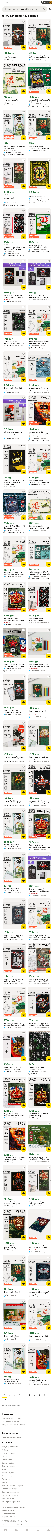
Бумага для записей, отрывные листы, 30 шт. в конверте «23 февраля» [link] (38, 890)
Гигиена (5, 1456)
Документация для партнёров (13, 1425)
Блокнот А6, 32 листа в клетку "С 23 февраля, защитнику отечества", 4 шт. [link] (39, 1381)
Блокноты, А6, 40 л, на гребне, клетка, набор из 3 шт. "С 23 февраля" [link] (14, 342)
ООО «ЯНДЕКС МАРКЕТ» (17, 1521)
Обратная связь (8, 1510)
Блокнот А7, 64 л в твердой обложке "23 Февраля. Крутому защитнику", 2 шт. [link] (14, 1203)
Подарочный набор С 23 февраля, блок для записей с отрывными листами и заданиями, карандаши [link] (14, 389)
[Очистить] (44, 9)
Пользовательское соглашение (13, 1507)
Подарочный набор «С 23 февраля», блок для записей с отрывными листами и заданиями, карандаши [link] (39, 665)
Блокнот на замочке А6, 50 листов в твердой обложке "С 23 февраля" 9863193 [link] (14, 665)
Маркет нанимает (8, 1513)
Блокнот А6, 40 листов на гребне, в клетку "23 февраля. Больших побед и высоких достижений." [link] (14, 936)
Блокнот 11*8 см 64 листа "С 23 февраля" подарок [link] (39, 101)
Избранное (27, 1530)
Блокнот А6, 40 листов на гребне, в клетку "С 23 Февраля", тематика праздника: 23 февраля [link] (13, 1247)
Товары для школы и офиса (12, 1486)
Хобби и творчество (9, 1476)
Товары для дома (8, 1466)
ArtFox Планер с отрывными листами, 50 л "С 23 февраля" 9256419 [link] (14, 147)
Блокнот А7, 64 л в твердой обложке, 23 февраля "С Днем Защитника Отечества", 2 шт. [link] (39, 1293)
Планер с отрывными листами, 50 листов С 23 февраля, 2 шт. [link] (13, 845)
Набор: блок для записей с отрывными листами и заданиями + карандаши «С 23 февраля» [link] (39, 342)
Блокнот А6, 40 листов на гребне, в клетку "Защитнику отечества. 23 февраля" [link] (38, 1115)
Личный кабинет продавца (12, 1418)
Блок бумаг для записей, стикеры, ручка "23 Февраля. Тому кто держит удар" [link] (14, 198)
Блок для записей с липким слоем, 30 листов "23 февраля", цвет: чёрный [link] (14, 57)
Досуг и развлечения (10, 1447)
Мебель (5, 1450)
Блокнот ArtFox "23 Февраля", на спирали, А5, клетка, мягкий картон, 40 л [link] (39, 433)
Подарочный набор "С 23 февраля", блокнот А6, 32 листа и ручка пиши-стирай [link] (39, 980)
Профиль (48, 1530)
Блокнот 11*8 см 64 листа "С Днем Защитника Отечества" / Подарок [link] (14, 527)
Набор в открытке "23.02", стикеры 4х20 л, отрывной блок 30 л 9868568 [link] (39, 573)
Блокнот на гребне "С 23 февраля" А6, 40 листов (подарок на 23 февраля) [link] (38, 1247)
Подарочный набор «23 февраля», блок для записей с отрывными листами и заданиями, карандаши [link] (14, 619)
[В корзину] (23, 47)
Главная (5, 1530)
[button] (50, 9)
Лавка (16, 1530)
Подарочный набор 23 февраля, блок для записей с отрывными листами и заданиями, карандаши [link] (39, 57)
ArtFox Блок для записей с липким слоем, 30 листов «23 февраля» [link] (14, 296)
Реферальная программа (11, 1437)
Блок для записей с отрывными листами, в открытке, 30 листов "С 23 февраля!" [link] (13, 101)
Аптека (4, 1469)
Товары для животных (10, 1492)
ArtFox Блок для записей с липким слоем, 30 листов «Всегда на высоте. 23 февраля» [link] (14, 433)
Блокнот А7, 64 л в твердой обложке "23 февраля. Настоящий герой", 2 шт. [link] (14, 481)
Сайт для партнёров (9, 1428)
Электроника (7, 1460)
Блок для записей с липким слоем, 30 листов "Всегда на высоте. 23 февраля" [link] (14, 758)
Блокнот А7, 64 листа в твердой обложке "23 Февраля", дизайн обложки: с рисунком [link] (14, 802)
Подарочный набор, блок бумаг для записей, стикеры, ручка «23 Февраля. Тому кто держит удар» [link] (39, 1203)
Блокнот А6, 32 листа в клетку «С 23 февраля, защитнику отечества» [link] (12, 1068)
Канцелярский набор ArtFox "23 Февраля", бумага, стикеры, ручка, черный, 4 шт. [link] (14, 248)
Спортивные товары (9, 1489)
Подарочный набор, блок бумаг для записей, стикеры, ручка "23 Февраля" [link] (38, 619)
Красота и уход (8, 1473)
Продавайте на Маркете (11, 1421)
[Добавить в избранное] (23, 21)
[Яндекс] (19, 1524)
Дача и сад (6, 1479)
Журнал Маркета (8, 1517)
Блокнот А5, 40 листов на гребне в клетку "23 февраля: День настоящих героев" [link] (13, 980)
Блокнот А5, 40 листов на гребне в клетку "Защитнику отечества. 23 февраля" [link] (39, 1024)
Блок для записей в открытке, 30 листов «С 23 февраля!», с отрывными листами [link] (39, 527)
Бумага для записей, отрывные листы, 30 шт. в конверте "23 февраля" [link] (38, 296)
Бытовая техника (8, 1453)
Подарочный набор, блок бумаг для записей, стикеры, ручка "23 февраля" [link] (38, 758)
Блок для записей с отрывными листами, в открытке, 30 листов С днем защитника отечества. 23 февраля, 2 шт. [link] (14, 711)
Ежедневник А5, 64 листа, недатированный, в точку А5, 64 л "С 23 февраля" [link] (38, 389)
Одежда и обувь (8, 1463)
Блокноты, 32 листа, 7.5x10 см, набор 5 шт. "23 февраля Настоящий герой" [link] (39, 1158)
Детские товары (8, 1498)
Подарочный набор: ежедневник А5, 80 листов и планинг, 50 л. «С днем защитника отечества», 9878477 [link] (14, 1337)
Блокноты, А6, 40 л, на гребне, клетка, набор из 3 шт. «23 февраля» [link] (39, 802)
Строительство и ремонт (11, 1495)
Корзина (37, 1530)
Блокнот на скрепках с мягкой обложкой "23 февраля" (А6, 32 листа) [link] (38, 196)
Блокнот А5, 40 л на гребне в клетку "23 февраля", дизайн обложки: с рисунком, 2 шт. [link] (14, 1159)
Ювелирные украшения (11, 1502)
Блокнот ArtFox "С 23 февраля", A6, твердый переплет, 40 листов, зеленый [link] (37, 246)
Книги (4, 1482)
